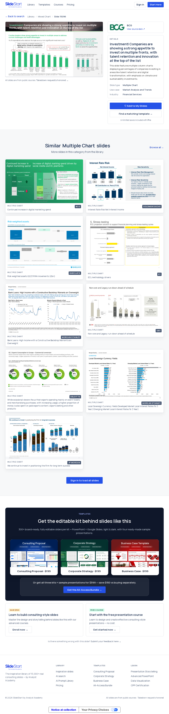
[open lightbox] (54, 49)
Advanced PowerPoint (142, 676)
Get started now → (104, 629)
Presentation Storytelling (144, 671)
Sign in (140, 4)
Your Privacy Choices (95, 709)
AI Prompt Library (64, 680)
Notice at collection (63, 709)
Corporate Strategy (103, 676)
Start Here (156, 4)
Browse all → (157, 147)
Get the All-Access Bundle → (84, 590)
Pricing (70, 4)
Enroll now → (20, 629)
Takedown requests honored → (52, 80)
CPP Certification (140, 685)
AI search (61, 676)
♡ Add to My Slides (135, 106)
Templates (44, 4)
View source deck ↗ (136, 29)
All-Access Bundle (102, 685)
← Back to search (14, 16)
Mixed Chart (44, 16)
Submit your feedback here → (106, 641)
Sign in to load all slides (84, 480)
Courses (58, 4)
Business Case (101, 680)
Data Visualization (140, 680)
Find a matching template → (135, 114)
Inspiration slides (64, 671)
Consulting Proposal (103, 671)
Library (31, 4)
